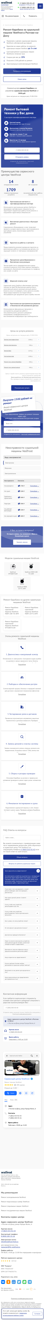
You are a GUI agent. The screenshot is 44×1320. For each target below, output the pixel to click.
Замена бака (7, 350)
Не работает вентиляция (8, 510)
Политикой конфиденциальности (21, 1014)
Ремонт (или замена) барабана (12, 362)
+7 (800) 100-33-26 (27, 7)
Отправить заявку (22, 157)
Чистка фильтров (9, 356)
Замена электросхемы (10, 345)
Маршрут (12, 1093)
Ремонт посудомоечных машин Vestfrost (16, 1210)
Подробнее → (34, 486)
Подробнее (22, 664)
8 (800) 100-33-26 (8, 1236)
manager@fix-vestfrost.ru (10, 1247)
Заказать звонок (22, 542)
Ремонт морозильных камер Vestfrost (15, 1202)
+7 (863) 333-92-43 (27, 3)
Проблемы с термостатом (8, 497)
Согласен (37, 1314)
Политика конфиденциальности (22, 1299)
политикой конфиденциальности (30, 434)
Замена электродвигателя (11, 339)
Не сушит (7, 491)
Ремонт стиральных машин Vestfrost (14, 1206)
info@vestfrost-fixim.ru (9, 1242)
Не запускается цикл (10, 516)
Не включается (8, 486)
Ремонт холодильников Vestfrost (13, 1197)
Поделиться (3, 1282)
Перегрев (7, 504)
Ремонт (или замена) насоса (12, 367)
